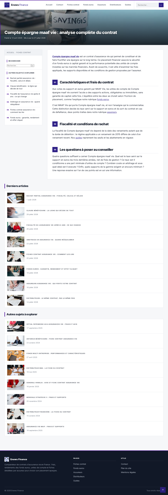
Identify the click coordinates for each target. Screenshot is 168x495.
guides (78, 137)
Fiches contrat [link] (79, 464)
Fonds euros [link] (78, 468)
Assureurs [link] (77, 472)
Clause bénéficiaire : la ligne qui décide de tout (23, 87)
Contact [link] (124, 464)
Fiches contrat (73, 5)
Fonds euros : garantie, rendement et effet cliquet (24, 119)
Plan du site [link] (126, 468)
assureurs (112, 112)
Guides (128, 5)
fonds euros (103, 99)
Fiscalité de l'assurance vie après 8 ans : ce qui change (25, 95)
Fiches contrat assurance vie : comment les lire (23, 111)
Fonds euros (88, 5)
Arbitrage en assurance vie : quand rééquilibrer (25, 103)
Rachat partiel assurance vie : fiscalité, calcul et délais (22, 79)
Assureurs (101, 5)
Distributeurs (115, 5)
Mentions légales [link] (128, 472)
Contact (59, 5)
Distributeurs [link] (79, 476)
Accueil (49, 5)
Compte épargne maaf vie (65, 56)
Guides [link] (76, 481)
